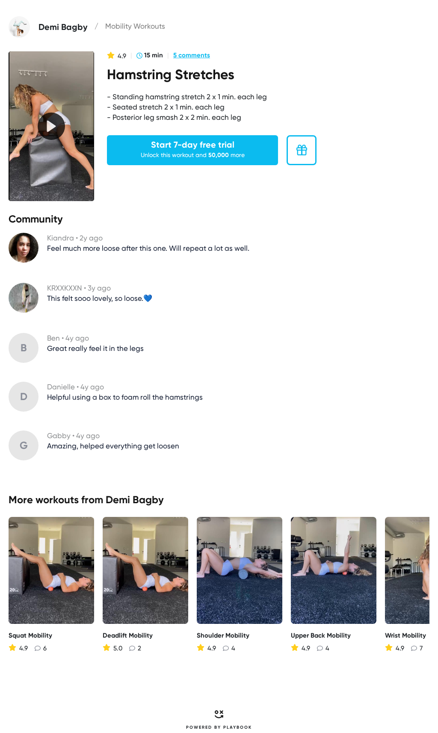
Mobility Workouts (135, 26)
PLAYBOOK (237, 727)
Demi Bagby (135, 499)
